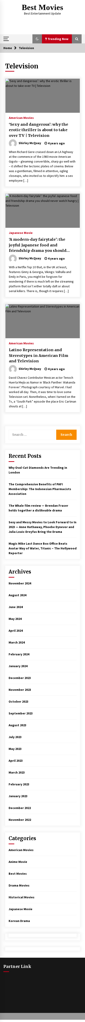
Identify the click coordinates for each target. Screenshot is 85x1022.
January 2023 (18, 796)
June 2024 (16, 607)
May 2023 (15, 749)
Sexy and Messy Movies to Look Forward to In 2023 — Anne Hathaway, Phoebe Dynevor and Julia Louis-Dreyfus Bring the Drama (42, 527)
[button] (37, 38)
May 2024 (15, 619)
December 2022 (20, 808)
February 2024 (19, 654)
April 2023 (16, 761)
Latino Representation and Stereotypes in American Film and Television (38, 355)
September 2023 (21, 713)
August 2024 (17, 595)
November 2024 (20, 583)
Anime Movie (18, 862)
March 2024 (17, 642)
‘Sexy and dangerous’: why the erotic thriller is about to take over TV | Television (38, 130)
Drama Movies (19, 885)
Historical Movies (21, 897)
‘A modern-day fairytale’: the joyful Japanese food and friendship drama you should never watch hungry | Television (41, 245)
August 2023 (17, 725)
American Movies (21, 117)
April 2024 (16, 631)
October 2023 (18, 701)
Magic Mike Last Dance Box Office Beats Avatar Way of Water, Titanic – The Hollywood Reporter (43, 548)
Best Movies (42, 7)
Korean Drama (19, 921)
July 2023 (15, 737)
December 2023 (20, 678)
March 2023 (17, 772)
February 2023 (19, 784)
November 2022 (20, 820)
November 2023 (20, 690)
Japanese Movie (21, 232)
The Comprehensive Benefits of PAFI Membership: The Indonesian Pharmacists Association (40, 489)
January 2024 (18, 666)
